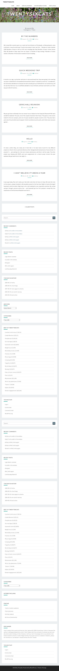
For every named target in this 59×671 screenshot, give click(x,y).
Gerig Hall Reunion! (29, 105)
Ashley (36, 39)
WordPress (33, 667)
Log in (6, 404)
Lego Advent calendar (10, 256)
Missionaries (8, 378)
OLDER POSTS (30, 207)
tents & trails (52, 5)
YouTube (7, 614)
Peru (6, 375)
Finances (7, 354)
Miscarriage (8, 357)
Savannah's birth (9, 344)
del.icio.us (7, 617)
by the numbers (29, 36)
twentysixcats (8, 2)
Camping (7, 360)
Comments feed (9, 410)
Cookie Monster (9, 335)
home (12, 5)
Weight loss (8, 347)
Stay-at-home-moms (10, 372)
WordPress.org (9, 413)
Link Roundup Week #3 (11, 269)
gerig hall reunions (27, 5)
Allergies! (7, 263)
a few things (14, 285)
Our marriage (8, 341)
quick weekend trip (29, 70)
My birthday (8, 366)
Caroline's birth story (10, 332)
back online (14, 295)
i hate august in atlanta (17, 289)
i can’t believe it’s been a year (29, 173)
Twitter (7, 608)
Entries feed (8, 407)
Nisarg (44, 667)
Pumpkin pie (8, 338)
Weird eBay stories (10, 350)
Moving (7, 369)
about (18, 5)
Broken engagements (10, 390)
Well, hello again (14, 237)
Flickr (6, 611)
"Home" (7, 384)
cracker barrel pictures (40, 5)
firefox (13, 282)
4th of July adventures (11, 381)
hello (29, 139)
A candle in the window (16, 230)
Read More (30, 57)
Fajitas (6, 387)
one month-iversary (16, 292)
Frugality (7, 363)
